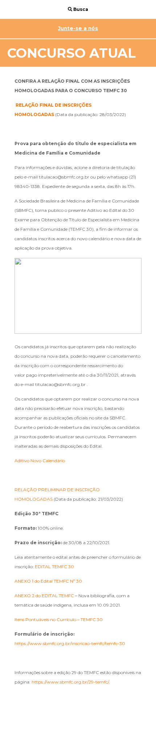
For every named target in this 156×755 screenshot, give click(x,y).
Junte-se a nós (78, 28)
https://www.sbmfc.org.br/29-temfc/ (70, 682)
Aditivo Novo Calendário (40, 460)
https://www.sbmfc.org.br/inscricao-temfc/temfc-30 (70, 643)
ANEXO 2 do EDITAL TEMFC (44, 595)
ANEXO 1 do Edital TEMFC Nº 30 (49, 581)
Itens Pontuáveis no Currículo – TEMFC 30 (59, 619)
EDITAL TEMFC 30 (54, 566)
